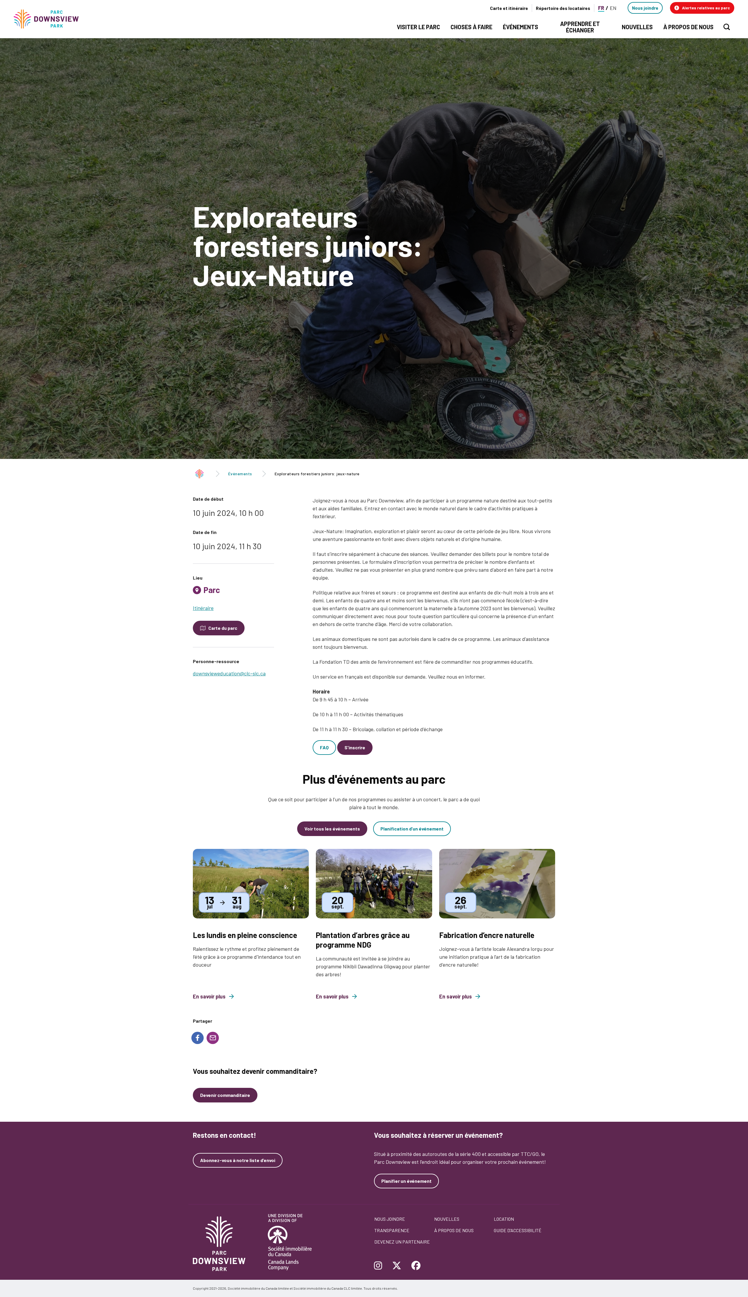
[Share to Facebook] (197, 1038)
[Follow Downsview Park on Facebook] (416, 1266)
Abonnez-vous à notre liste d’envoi (237, 1160)
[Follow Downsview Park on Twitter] (397, 1266)
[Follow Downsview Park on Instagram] (380, 1266)
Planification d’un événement (412, 828)
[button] (702, 8)
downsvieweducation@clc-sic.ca (229, 673)
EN (613, 8)
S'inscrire (354, 747)
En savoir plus (209, 996)
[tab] (233, 592)
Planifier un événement (406, 1181)
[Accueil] (49, 19)
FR (601, 8)
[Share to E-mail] (213, 1038)
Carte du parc (222, 628)
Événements (240, 473)
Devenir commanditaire (225, 1095)
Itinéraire (203, 608)
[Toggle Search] (727, 27)
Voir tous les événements (332, 828)
